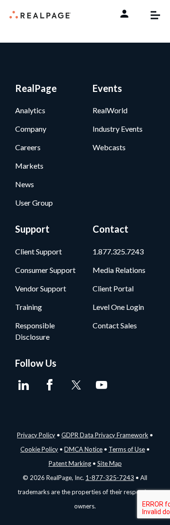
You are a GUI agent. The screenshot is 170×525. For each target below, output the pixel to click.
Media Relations (119, 269)
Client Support (38, 251)
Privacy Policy (36, 435)
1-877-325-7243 (109, 477)
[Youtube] (101, 385)
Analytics (30, 110)
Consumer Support (45, 269)
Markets (29, 165)
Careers (28, 147)
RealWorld (110, 110)
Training (28, 306)
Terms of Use (127, 449)
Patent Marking (70, 463)
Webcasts (109, 147)
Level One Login (118, 306)
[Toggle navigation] (151, 15)
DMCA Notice (83, 449)
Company (30, 128)
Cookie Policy (39, 449)
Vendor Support (40, 288)
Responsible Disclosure (35, 331)
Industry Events (118, 128)
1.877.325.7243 (118, 251)
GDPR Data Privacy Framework (104, 435)
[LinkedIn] (23, 385)
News (24, 184)
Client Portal (113, 288)
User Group (34, 202)
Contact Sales (115, 325)
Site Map (109, 463)
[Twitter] (75, 385)
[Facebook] (49, 385)
